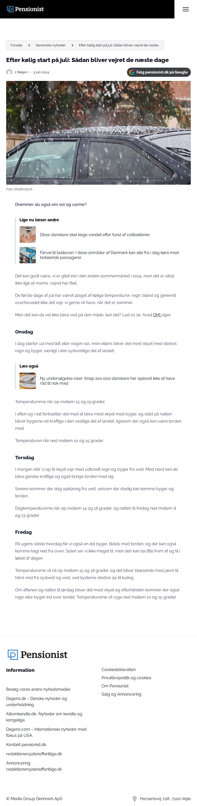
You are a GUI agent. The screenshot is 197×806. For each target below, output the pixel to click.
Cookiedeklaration (119, 669)
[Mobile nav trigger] (186, 9)
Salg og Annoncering (121, 694)
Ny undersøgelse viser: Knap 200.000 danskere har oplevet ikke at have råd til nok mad (107, 381)
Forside (16, 45)
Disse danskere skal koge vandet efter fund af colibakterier (95, 234)
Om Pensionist (115, 686)
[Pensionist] (90, 9)
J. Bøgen (21, 72)
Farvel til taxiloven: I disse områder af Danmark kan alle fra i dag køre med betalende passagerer (109, 255)
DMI (157, 314)
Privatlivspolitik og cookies (126, 677)
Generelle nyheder (51, 45)
